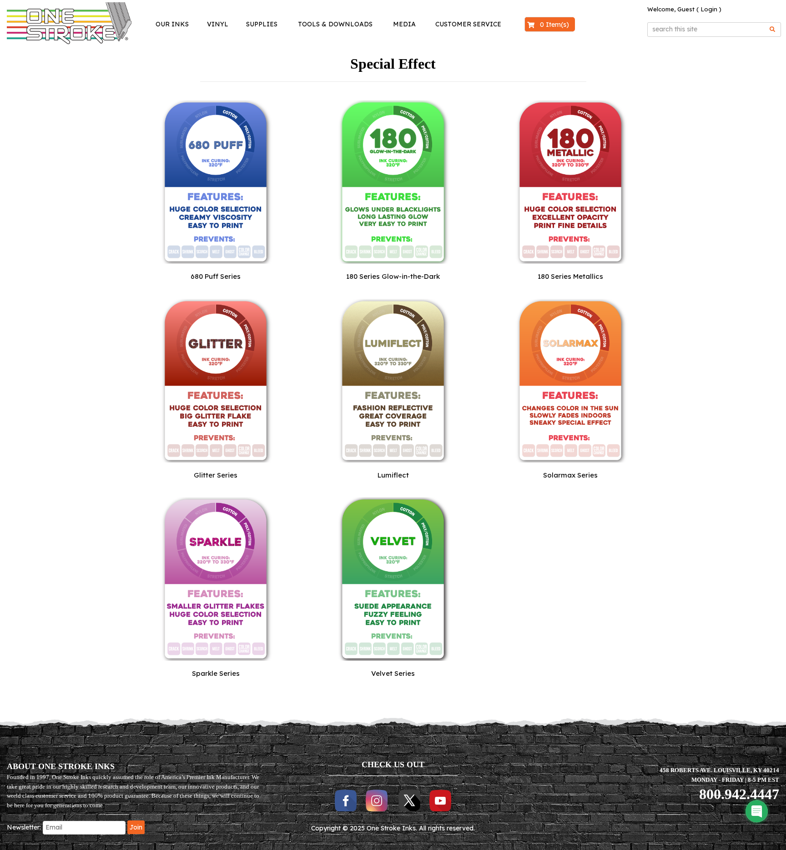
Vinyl (217, 24)
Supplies (261, 24)
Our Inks (172, 24)
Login (708, 9)
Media (404, 24)
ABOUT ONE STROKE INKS (61, 766)
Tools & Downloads (335, 24)
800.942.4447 (739, 794)
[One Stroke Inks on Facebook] (346, 800)
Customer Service (468, 24)
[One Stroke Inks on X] (409, 800)
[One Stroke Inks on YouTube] (440, 800)
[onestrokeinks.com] (62, 23)
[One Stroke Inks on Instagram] (377, 800)
